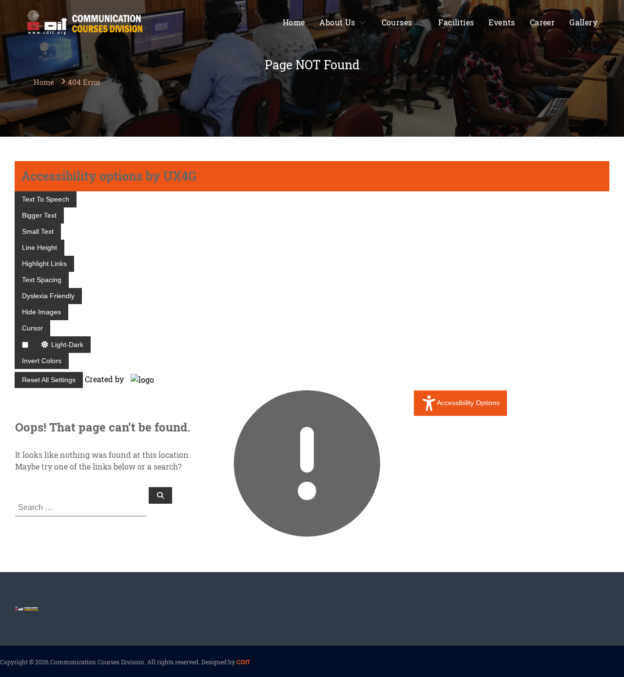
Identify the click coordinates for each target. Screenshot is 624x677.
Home (294, 22)
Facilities (456, 22)
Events (501, 22)
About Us (337, 22)
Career (542, 22)
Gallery (583, 22)
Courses (397, 22)
